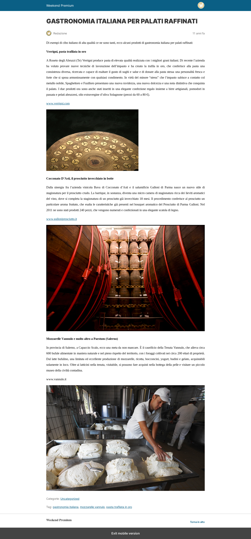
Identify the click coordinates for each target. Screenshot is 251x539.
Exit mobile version (125, 533)
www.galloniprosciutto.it (61, 219)
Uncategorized (69, 498)
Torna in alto (197, 522)
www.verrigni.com (58, 103)
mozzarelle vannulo (92, 507)
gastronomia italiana (65, 507)
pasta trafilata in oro (119, 507)
